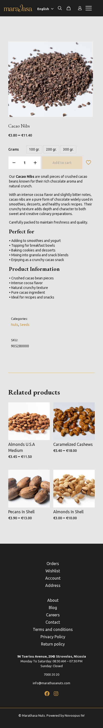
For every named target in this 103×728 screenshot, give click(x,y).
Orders (52, 563)
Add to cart (62, 163)
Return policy (53, 644)
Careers (53, 615)
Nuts (14, 325)
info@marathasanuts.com (51, 683)
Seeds (25, 325)
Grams (13, 149)
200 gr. (51, 149)
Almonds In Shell (68, 511)
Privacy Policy (52, 636)
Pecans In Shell (21, 511)
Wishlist (53, 571)
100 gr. (34, 149)
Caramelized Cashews (73, 444)
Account (52, 578)
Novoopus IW (74, 715)
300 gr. (68, 149)
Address (52, 585)
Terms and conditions (53, 629)
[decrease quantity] (14, 162)
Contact (53, 622)
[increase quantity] (35, 162)
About (52, 600)
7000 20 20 (51, 674)
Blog (53, 607)
